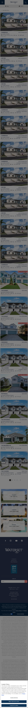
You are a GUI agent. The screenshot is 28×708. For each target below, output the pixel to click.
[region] (14, 694)
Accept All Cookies (14, 705)
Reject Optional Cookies (14, 701)
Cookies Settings (14, 697)
